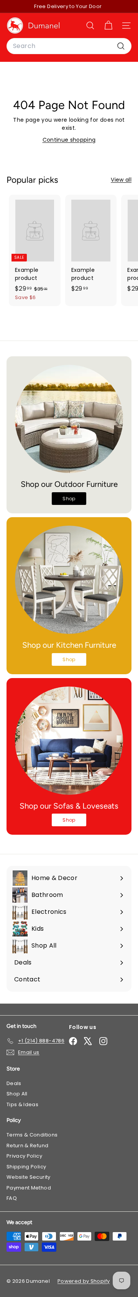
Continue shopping (69, 140)
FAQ (12, 1198)
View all (121, 180)
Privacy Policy (24, 1156)
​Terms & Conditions (32, 1134)
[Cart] (108, 25)
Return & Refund (27, 1145)
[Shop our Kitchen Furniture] (69, 580)
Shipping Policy (26, 1166)
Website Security (29, 1177)
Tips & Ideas (22, 1104)
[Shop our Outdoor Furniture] (69, 419)
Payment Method (29, 1187)
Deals (14, 1083)
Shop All (17, 1093)
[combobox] (69, 46)
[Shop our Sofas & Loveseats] (69, 741)
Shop (68, 498)
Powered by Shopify (84, 1281)
